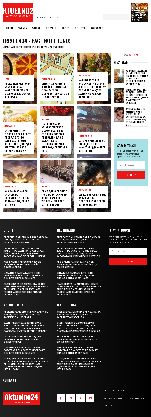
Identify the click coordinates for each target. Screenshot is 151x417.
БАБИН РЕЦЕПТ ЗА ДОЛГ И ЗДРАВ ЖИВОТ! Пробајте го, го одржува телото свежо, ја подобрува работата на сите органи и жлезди (17, 141)
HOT (7, 79)
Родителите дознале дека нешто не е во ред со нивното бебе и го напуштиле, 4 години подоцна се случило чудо (137, 77)
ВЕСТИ (45, 119)
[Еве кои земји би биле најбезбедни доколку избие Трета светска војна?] (94, 186)
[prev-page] (116, 132)
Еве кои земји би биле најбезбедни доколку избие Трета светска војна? (92, 200)
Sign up (131, 175)
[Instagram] (70, 398)
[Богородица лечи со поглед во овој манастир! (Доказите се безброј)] (94, 132)
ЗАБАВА (46, 187)
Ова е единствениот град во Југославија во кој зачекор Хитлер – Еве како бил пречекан (54, 198)
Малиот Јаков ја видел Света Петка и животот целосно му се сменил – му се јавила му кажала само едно (92, 88)
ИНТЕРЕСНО (11, 187)
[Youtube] (90, 398)
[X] (80, 398)
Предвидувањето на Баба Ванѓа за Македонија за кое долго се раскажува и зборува (139, 13)
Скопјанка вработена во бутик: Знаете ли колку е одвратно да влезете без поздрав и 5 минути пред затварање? (137, 96)
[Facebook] (61, 398)
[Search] (126, 17)
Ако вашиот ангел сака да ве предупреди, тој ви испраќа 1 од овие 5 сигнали (17, 198)
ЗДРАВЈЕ (9, 126)
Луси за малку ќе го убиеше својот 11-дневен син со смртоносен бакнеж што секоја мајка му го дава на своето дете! (136, 116)
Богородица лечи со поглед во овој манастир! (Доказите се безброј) (91, 146)
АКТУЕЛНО (84, 76)
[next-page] (122, 132)
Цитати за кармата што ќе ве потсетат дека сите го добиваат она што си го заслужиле (55, 90)
